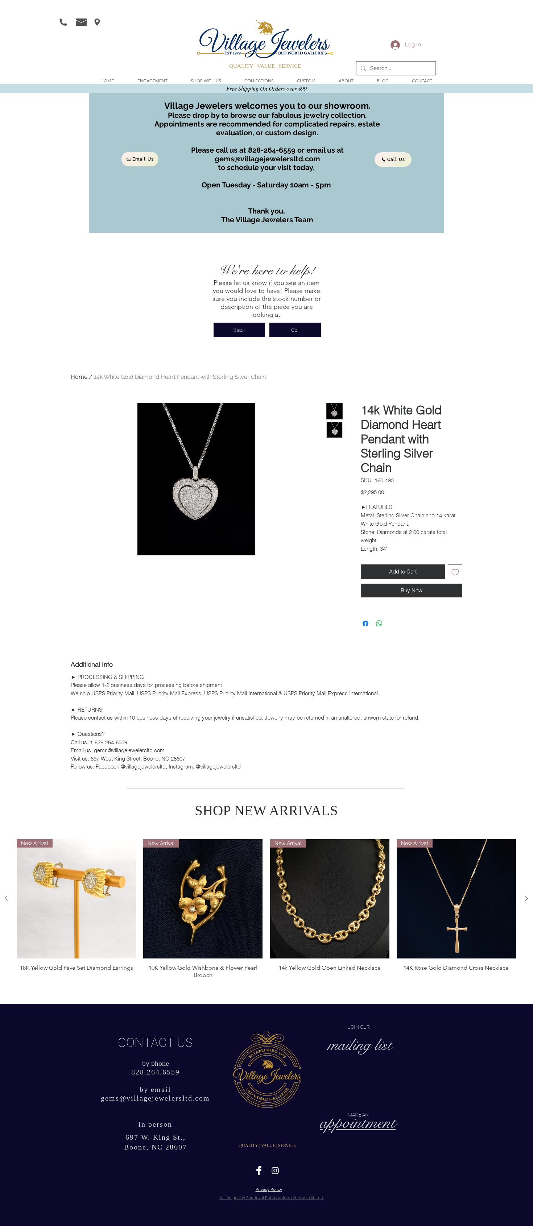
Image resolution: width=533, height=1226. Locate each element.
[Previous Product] (6, 898)
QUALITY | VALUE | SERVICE (265, 66)
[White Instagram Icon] (275, 1170)
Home (79, 376)
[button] (206, 80)
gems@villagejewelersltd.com (267, 158)
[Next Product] (526, 898)
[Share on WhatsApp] (379, 623)
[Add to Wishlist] (455, 571)
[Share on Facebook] (365, 623)
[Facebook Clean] (259, 1170)
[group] (266, 909)
